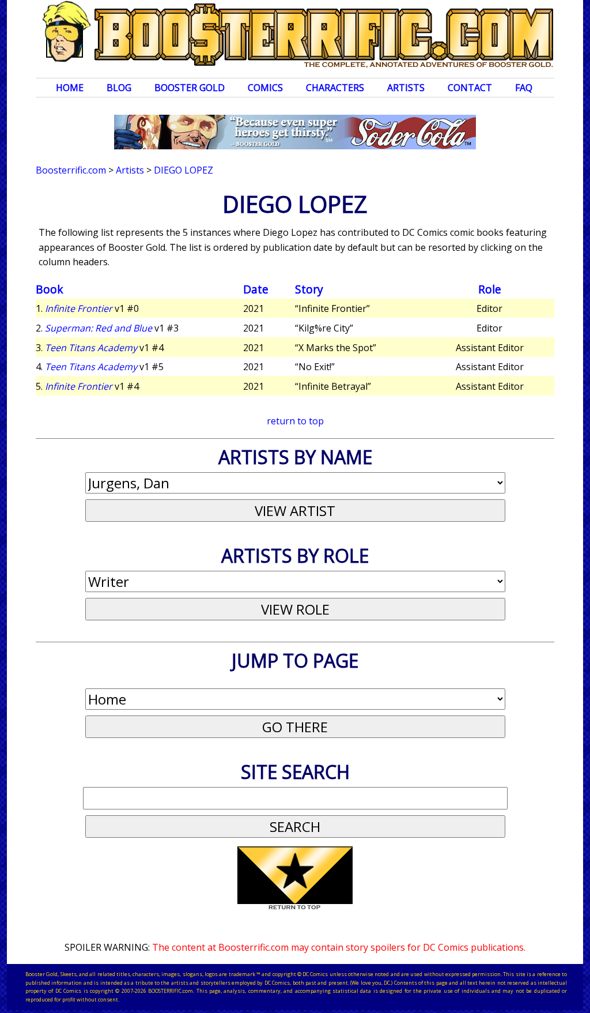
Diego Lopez (183, 170)
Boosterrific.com (71, 170)
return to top (295, 421)
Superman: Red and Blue (98, 328)
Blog (119, 87)
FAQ (523, 87)
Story (309, 289)
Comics (265, 87)
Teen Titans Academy (91, 347)
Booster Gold (189, 87)
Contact (470, 87)
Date (255, 289)
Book (49, 289)
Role (489, 289)
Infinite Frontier (78, 308)
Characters (335, 87)
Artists (406, 87)
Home (70, 87)
